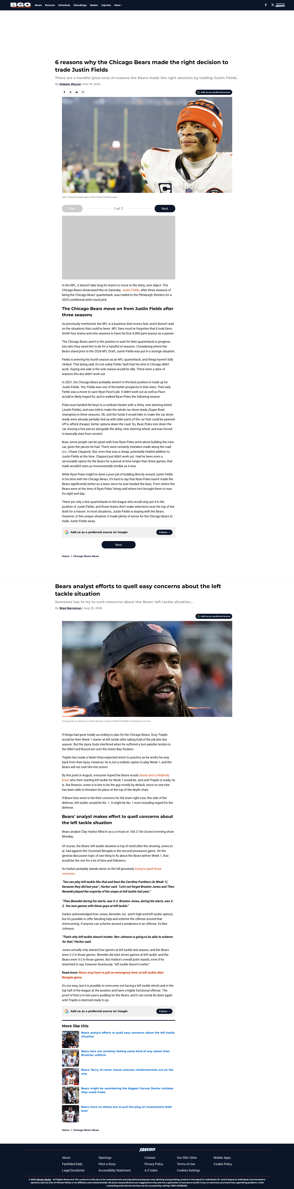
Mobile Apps (222, 1157)
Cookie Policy (223, 1164)
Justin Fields (130, 290)
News (38, 5)
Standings (80, 5)
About (66, 1157)
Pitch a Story (107, 1164)
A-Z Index (151, 1170)
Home (66, 556)
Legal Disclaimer (73, 1170)
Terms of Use (186, 1164)
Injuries (106, 5)
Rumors (50, 5)
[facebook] (266, 4)
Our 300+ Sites (187, 1157)
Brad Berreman (71, 608)
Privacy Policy (154, 1164)
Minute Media (43, 1179)
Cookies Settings (188, 1170)
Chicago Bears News (86, 556)
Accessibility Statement (115, 1170)
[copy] (82, 92)
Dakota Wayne (70, 84)
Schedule (64, 5)
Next (165, 208)
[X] (272, 4)
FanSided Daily (72, 1164)
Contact (150, 1157)
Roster (94, 5)
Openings (105, 1157)
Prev (72, 208)
